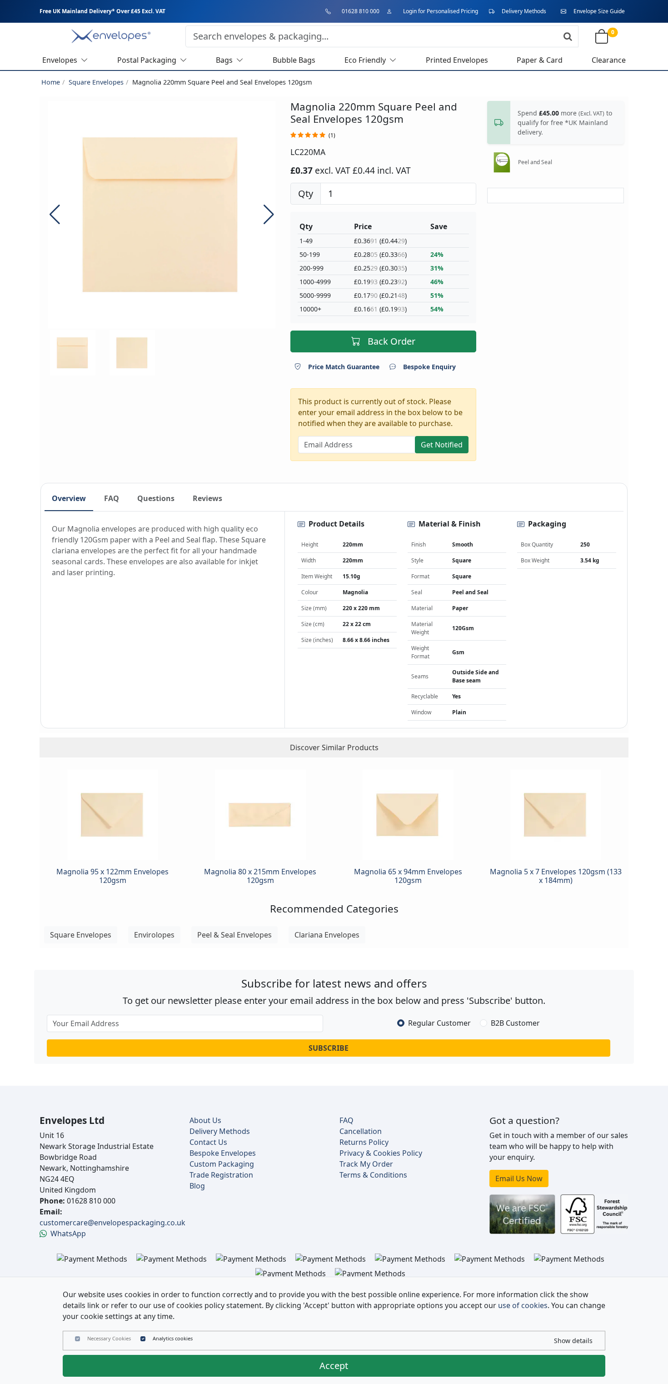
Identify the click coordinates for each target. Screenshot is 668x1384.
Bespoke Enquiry (429, 366)
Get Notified (442, 445)
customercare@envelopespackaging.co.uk (112, 1223)
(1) (332, 135)
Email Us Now (519, 1178)
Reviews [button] (207, 498)
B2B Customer (515, 1023)
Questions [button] (155, 498)
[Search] (568, 36)
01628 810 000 (360, 11)
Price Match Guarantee (343, 366)
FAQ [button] (111, 498)
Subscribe (329, 1048)
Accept (333, 1365)
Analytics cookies (173, 1338)
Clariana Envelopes (326, 935)
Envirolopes (154, 935)
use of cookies (523, 1305)
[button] (269, 215)
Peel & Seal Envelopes (234, 935)
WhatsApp (68, 1234)
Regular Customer (439, 1023)
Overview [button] (69, 498)
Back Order (391, 341)
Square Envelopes (96, 82)
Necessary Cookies (109, 1338)
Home (50, 82)
